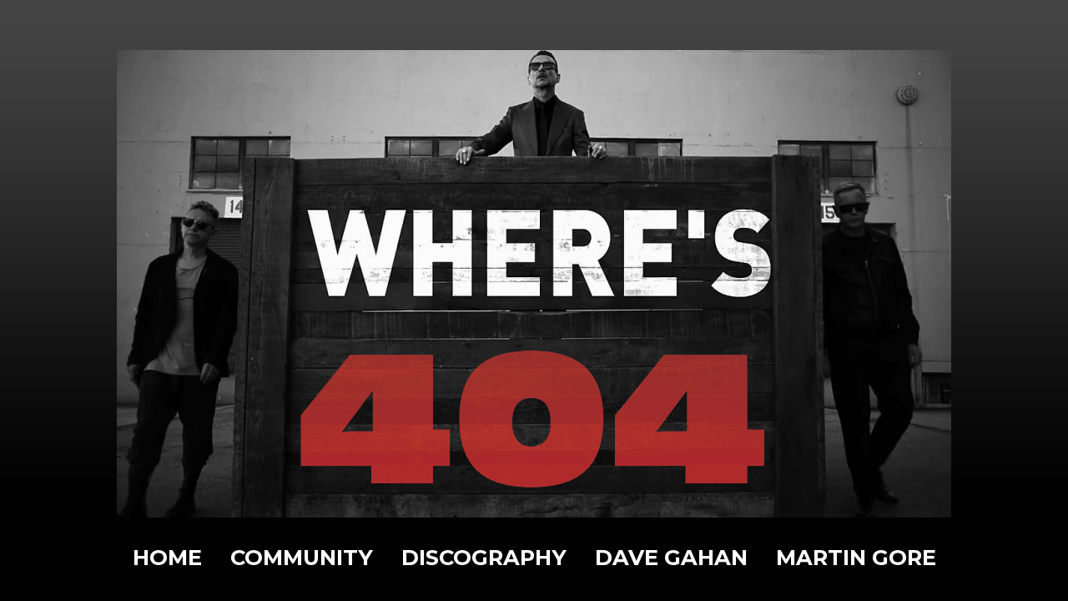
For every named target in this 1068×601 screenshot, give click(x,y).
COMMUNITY (301, 557)
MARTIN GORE (856, 557)
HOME (167, 557)
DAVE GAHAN (671, 557)
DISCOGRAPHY (484, 557)
